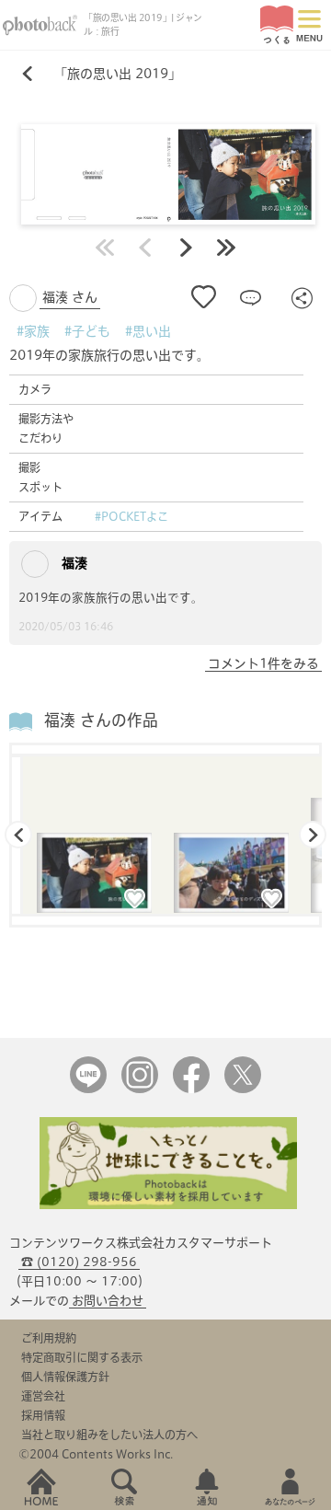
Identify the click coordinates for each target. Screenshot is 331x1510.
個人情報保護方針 (65, 1376)
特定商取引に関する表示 (82, 1357)
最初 (105, 247)
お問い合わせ (107, 1301)
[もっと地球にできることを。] (168, 1205)
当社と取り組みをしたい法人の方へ (109, 1434)
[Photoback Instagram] (140, 1089)
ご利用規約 (48, 1337)
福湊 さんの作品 (101, 720)
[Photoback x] (243, 1089)
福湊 (72, 563)
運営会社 (43, 1395)
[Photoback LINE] (88, 1089)
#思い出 (148, 331)
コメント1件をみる (263, 663)
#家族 (33, 331)
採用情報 (43, 1415)
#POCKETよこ (131, 516)
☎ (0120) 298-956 (79, 1262)
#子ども (87, 331)
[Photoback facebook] (191, 1089)
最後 (226, 247)
